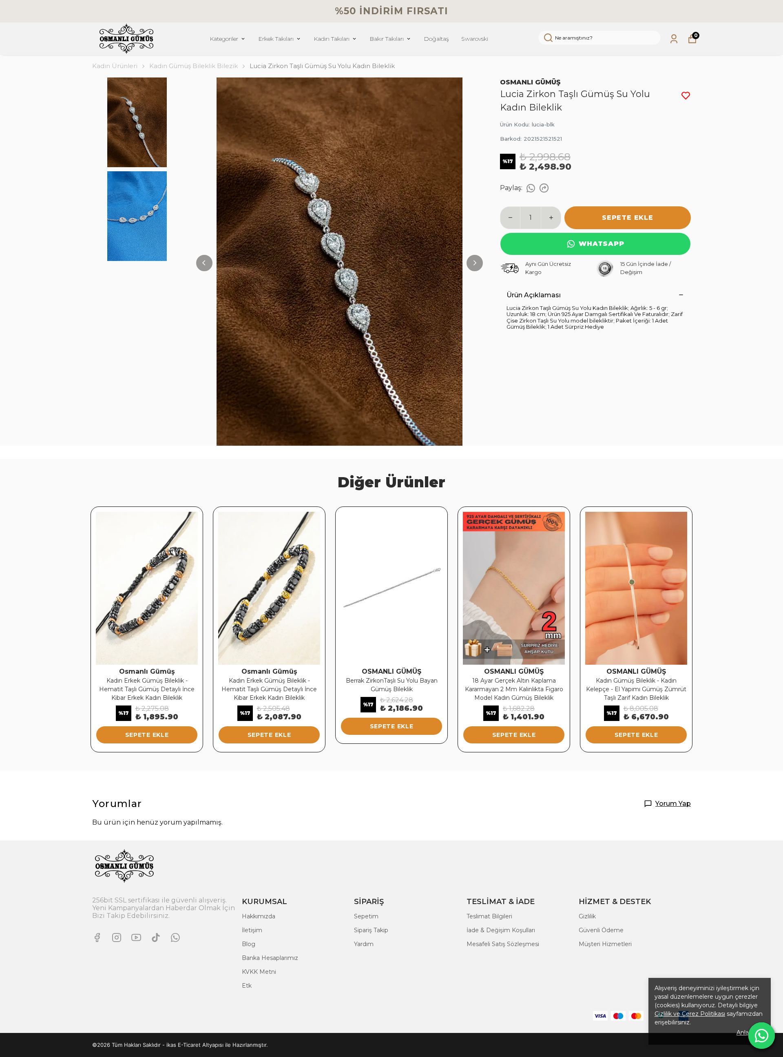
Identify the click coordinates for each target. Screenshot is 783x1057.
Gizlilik (587, 916)
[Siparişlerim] (674, 39)
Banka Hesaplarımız (270, 958)
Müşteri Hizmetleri (605, 944)
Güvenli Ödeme (601, 930)
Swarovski (474, 38)
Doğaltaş (436, 38)
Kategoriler (224, 38)
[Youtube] (136, 937)
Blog (248, 944)
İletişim (252, 930)
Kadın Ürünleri (114, 66)
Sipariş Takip (371, 930)
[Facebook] (97, 937)
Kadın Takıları (331, 38)
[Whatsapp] (175, 937)
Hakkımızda (258, 916)
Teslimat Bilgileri (489, 916)
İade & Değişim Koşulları (501, 930)
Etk (247, 985)
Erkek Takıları (276, 38)
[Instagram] (117, 937)
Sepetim (366, 916)
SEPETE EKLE (627, 217)
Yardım (364, 944)
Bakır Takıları (386, 38)
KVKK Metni (259, 971)
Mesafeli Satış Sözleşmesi (503, 944)
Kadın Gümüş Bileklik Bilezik (193, 66)
